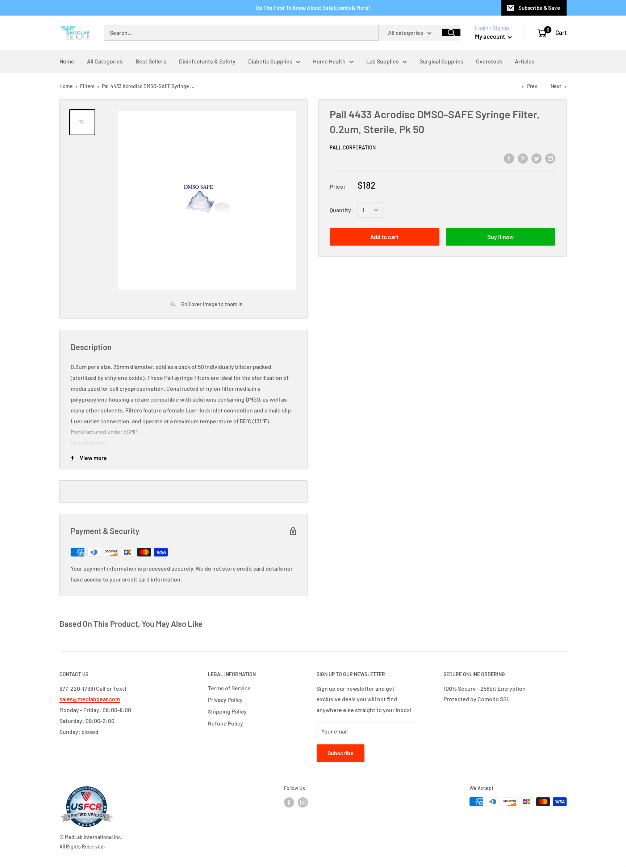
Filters (87, 86)
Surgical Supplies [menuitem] (441, 61)
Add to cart (384, 236)
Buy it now (500, 236)
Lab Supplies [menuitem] (382, 61)
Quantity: (341, 209)
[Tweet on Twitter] (536, 158)
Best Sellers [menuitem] (150, 61)
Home (66, 86)
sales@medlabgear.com (89, 698)
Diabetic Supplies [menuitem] (270, 61)
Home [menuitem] (66, 61)
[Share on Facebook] (509, 158)
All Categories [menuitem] (105, 61)
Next (556, 86)
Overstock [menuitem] (489, 61)
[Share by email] (550, 158)
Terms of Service (229, 688)
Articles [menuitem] (525, 61)
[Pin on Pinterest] (523, 158)
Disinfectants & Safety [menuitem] (207, 61)
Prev (532, 86)
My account (490, 36)
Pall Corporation (353, 147)
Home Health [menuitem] (329, 61)
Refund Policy (225, 723)
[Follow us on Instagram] (303, 802)
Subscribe (340, 752)
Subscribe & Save (539, 7)
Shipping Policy (227, 711)
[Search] (451, 32)
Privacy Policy (225, 699)
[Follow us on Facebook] (289, 802)
